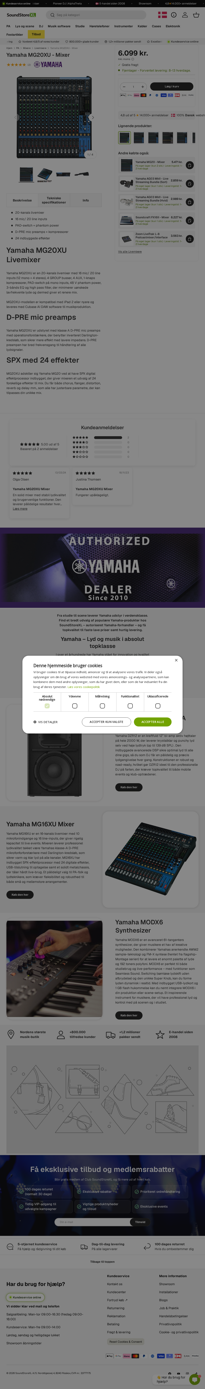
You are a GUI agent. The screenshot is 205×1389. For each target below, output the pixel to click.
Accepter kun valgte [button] (106, 722)
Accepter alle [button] (153, 722)
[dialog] (102, 694)
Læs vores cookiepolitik (83, 687)
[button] (45, 722)
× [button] (176, 660)
